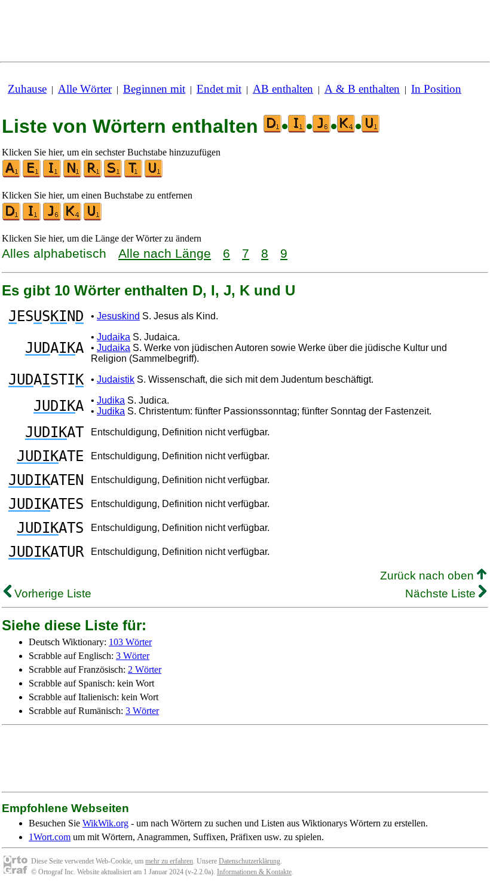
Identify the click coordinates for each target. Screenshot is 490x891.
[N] (73, 175)
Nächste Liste (442, 593)
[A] (12, 175)
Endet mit (219, 89)
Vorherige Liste (51, 593)
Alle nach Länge (164, 253)
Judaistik (115, 379)
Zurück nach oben (428, 575)
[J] (52, 218)
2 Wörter (144, 669)
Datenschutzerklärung (249, 861)
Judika (111, 400)
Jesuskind (118, 316)
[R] (93, 175)
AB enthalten (283, 89)
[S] (113, 175)
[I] (52, 175)
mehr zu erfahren (169, 861)
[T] (134, 175)
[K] (73, 218)
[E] (32, 175)
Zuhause (27, 89)
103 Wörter (130, 642)
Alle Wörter (85, 89)
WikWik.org (105, 823)
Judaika (113, 337)
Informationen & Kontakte (254, 872)
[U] (154, 175)
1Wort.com (50, 837)
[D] (12, 218)
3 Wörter (132, 656)
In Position (436, 89)
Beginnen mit (154, 89)
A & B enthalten (362, 89)
